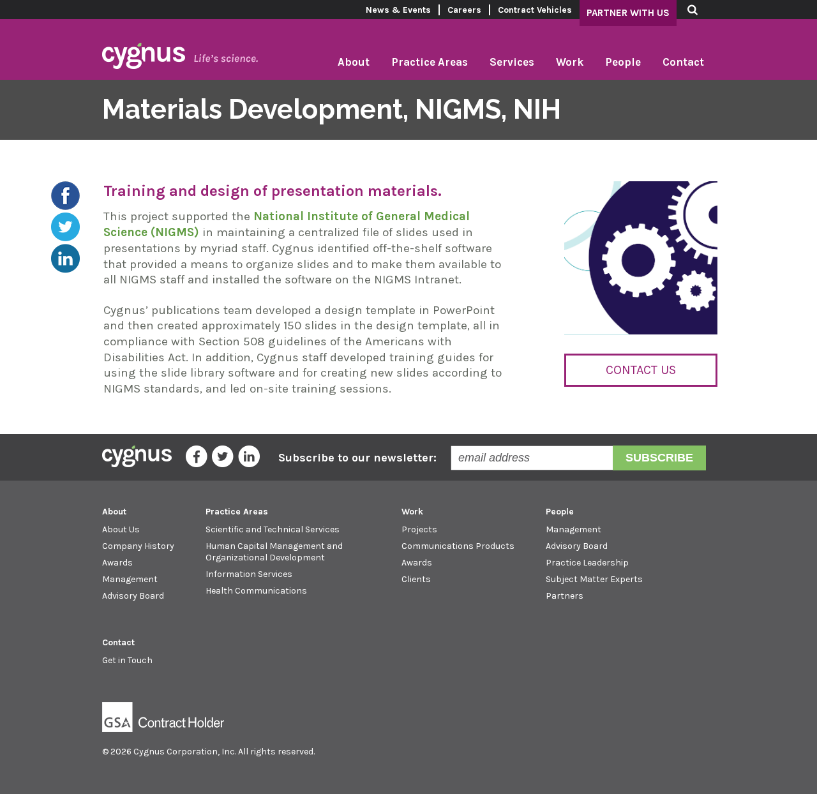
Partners (564, 595)
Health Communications (256, 590)
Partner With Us (628, 13)
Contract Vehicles (535, 9)
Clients (416, 579)
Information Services (249, 574)
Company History (138, 546)
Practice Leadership (587, 562)
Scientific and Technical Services (273, 529)
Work (569, 62)
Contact (683, 62)
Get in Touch (127, 660)
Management (130, 579)
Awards (117, 562)
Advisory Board (133, 595)
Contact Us (641, 370)
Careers (464, 9)
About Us (121, 529)
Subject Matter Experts (594, 579)
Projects (419, 529)
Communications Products (457, 546)
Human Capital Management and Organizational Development (274, 552)
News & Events (398, 9)
